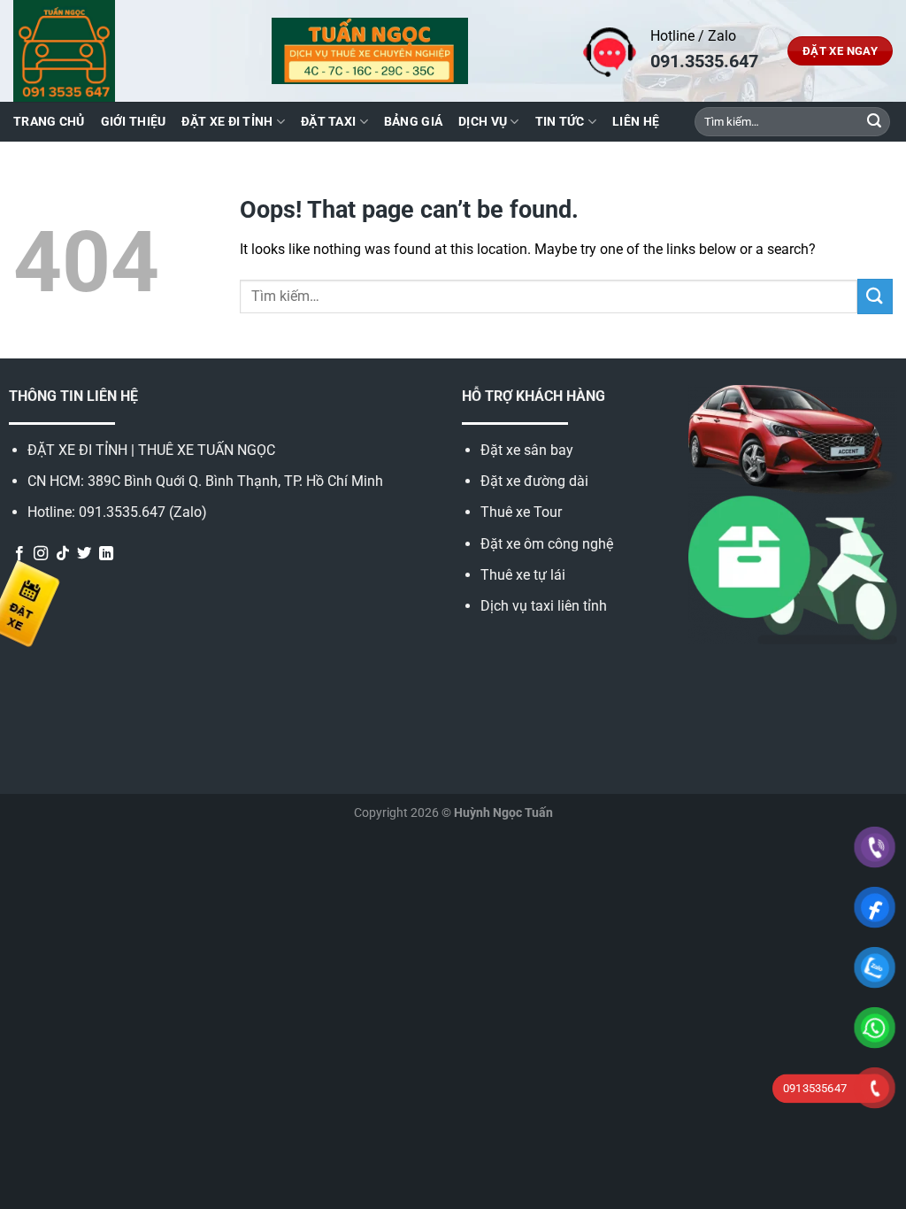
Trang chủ (49, 121)
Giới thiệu (133, 121)
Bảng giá (413, 121)
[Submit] (874, 122)
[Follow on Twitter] (84, 554)
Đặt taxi (328, 121)
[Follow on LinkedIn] (106, 554)
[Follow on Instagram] (41, 554)
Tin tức (560, 121)
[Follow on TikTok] (63, 554)
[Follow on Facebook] (19, 554)
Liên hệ (635, 121)
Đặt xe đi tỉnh (227, 121)
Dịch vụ (482, 121)
